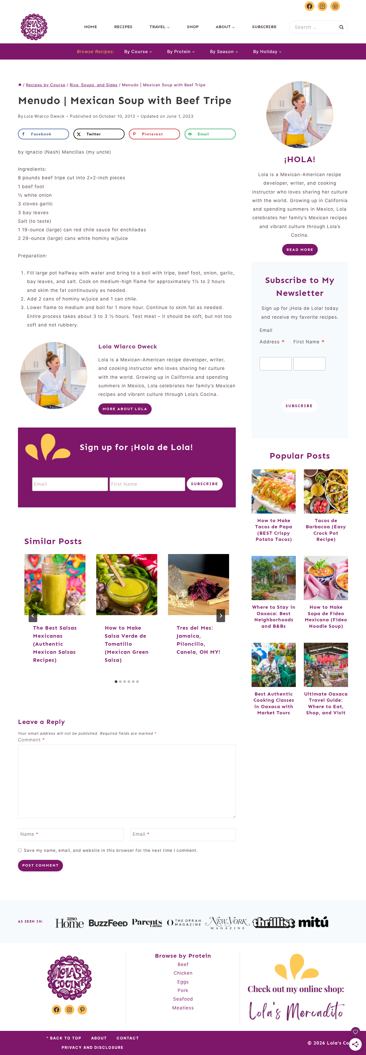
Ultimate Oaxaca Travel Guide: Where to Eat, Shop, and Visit (326, 703)
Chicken (183, 973)
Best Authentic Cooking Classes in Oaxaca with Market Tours (273, 703)
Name (29, 834)
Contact (128, 1038)
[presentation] (54, 584)
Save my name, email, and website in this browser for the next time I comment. (111, 850)
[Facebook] (309, 6)
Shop (193, 26)
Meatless (183, 1008)
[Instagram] (322, 6)
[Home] (20, 85)
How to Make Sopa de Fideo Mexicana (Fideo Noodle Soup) (326, 616)
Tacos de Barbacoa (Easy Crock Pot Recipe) (326, 530)
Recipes (123, 26)
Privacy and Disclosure (93, 1047)
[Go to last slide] (33, 615)
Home (90, 26)
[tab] (116, 681)
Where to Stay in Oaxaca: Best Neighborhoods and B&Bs (274, 616)
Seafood (183, 999)
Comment (31, 739)
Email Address (272, 337)
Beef (183, 964)
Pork (183, 990)
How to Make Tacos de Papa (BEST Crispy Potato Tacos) (273, 530)
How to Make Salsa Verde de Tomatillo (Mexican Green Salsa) (127, 644)
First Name (309, 342)
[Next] (220, 615)
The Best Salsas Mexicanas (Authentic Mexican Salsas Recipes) (55, 644)
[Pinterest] (335, 6)
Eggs (183, 982)
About (99, 1038)
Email (141, 834)
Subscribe (264, 26)
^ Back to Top (63, 1038)
